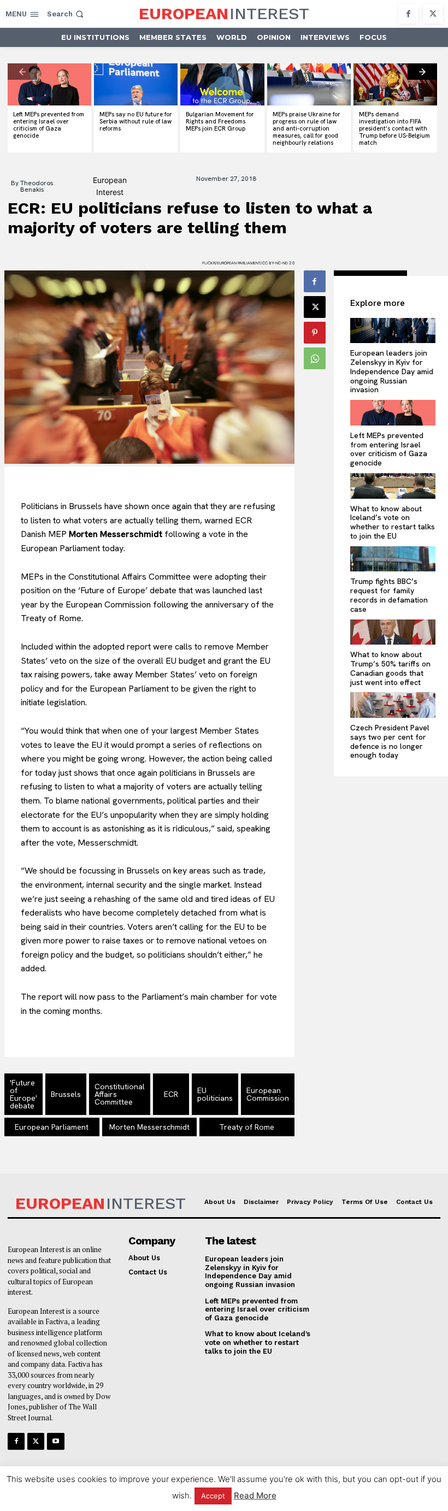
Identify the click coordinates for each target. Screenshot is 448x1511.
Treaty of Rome (246, 1127)
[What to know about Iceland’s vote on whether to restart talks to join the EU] (392, 486)
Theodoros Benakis (37, 186)
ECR (171, 1094)
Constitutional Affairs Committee (120, 1094)
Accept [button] (213, 1495)
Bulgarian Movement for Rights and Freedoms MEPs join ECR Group (220, 121)
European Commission (267, 1094)
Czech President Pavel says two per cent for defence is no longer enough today (389, 741)
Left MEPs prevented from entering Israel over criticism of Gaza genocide (48, 125)
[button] (66, 14)
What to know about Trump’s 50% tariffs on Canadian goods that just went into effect (390, 668)
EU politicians (215, 1094)
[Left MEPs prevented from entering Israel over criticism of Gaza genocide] (49, 84)
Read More (255, 1495)
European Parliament (52, 1127)
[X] (433, 13)
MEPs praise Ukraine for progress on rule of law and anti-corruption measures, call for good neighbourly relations (306, 128)
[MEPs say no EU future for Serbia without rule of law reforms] (136, 84)
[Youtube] (55, 1441)
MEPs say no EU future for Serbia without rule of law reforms (135, 121)
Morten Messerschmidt (149, 1127)
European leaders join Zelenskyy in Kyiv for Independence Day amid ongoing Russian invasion (391, 371)
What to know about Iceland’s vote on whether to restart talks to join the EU (392, 522)
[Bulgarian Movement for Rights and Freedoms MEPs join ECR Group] (222, 84)
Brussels (66, 1094)
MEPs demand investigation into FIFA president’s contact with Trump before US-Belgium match (394, 128)
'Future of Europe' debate (23, 1094)
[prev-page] (22, 71)
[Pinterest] (315, 333)
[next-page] (422, 71)
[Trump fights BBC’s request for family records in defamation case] (392, 559)
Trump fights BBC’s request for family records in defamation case (389, 594)
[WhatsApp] (315, 358)
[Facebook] (408, 13)
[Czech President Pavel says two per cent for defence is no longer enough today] (392, 705)
